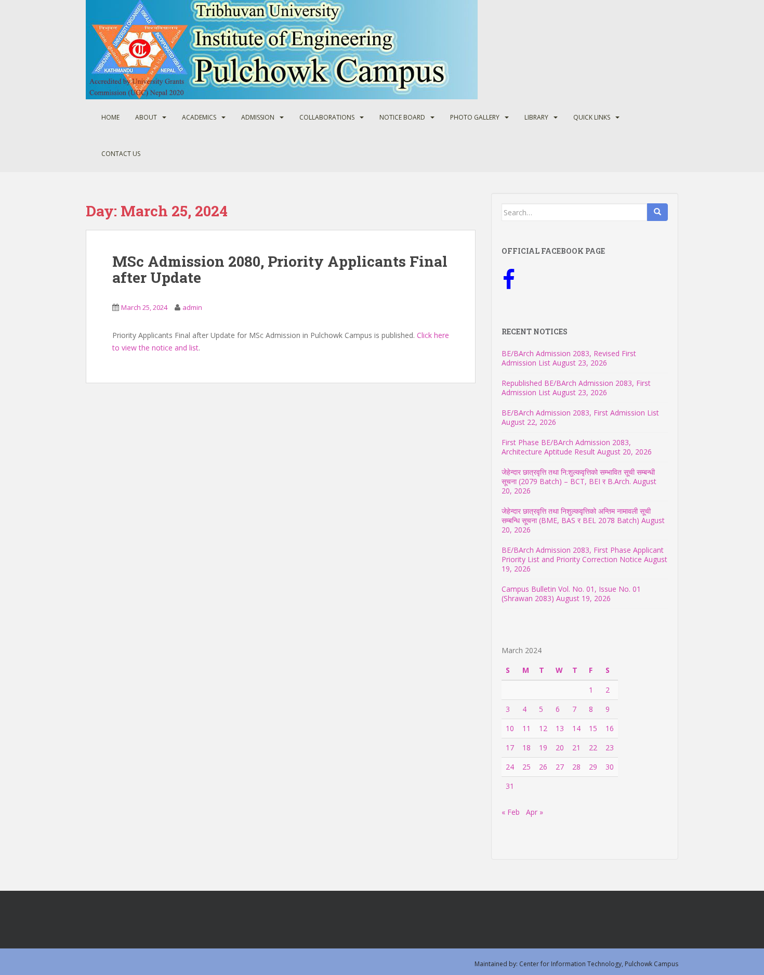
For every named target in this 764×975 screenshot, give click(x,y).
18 (526, 747)
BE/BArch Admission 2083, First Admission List (580, 413)
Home (110, 117)
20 (560, 747)
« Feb (511, 812)
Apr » (534, 812)
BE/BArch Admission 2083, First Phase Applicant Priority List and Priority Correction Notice (583, 554)
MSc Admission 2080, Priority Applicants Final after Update (279, 269)
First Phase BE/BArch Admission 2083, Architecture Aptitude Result (566, 447)
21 (576, 747)
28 (576, 767)
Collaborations (326, 117)
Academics (199, 117)
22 (593, 747)
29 (593, 767)
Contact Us (120, 153)
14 (576, 728)
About (146, 117)
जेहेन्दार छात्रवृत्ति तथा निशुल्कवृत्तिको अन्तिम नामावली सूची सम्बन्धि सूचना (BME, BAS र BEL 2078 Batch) (576, 515)
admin (192, 307)
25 (526, 767)
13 (560, 728)
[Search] (657, 212)
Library (536, 117)
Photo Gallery (474, 117)
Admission (257, 117)
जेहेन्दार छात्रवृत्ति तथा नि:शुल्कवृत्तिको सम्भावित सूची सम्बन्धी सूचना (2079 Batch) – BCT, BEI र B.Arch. (578, 476)
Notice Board (402, 117)
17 (510, 747)
